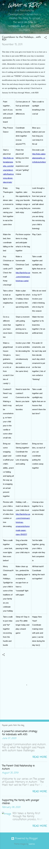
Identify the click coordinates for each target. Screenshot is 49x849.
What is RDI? (24, 5)
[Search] (45, 5)
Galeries (32, 844)
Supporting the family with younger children (20, 801)
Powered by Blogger (26, 838)
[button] (45, 38)
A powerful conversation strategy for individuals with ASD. (19, 732)
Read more (40, 757)
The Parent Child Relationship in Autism (18, 767)
